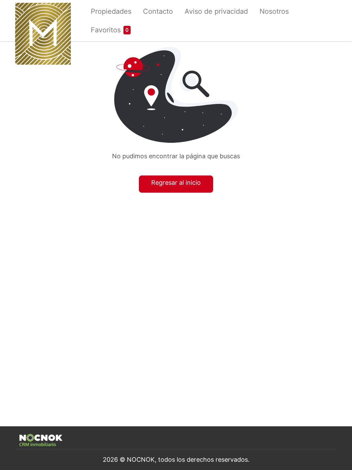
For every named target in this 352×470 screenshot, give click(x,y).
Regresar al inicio (176, 182)
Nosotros (274, 11)
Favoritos (106, 30)
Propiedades (111, 11)
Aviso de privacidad (216, 11)
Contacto (158, 11)
